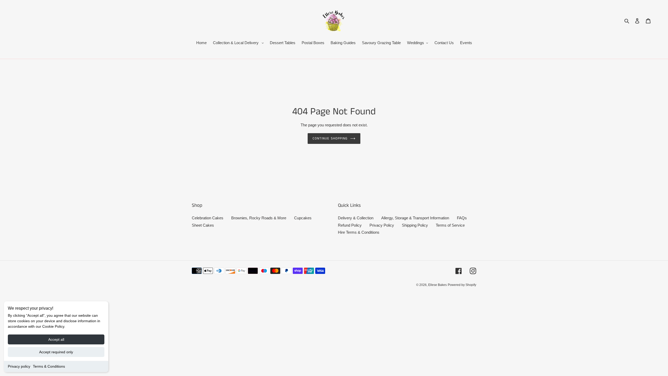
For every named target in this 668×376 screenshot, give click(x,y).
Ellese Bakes (437, 285)
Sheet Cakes (203, 225)
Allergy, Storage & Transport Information (415, 218)
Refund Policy (350, 225)
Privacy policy (19, 366)
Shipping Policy (415, 225)
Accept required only (56, 352)
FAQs (462, 218)
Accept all (56, 339)
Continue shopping (330, 138)
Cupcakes (303, 218)
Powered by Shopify (462, 285)
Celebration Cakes (207, 218)
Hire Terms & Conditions (358, 232)
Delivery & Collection (355, 218)
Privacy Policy (381, 225)
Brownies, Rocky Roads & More (258, 218)
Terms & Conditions (49, 366)
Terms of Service (450, 225)
